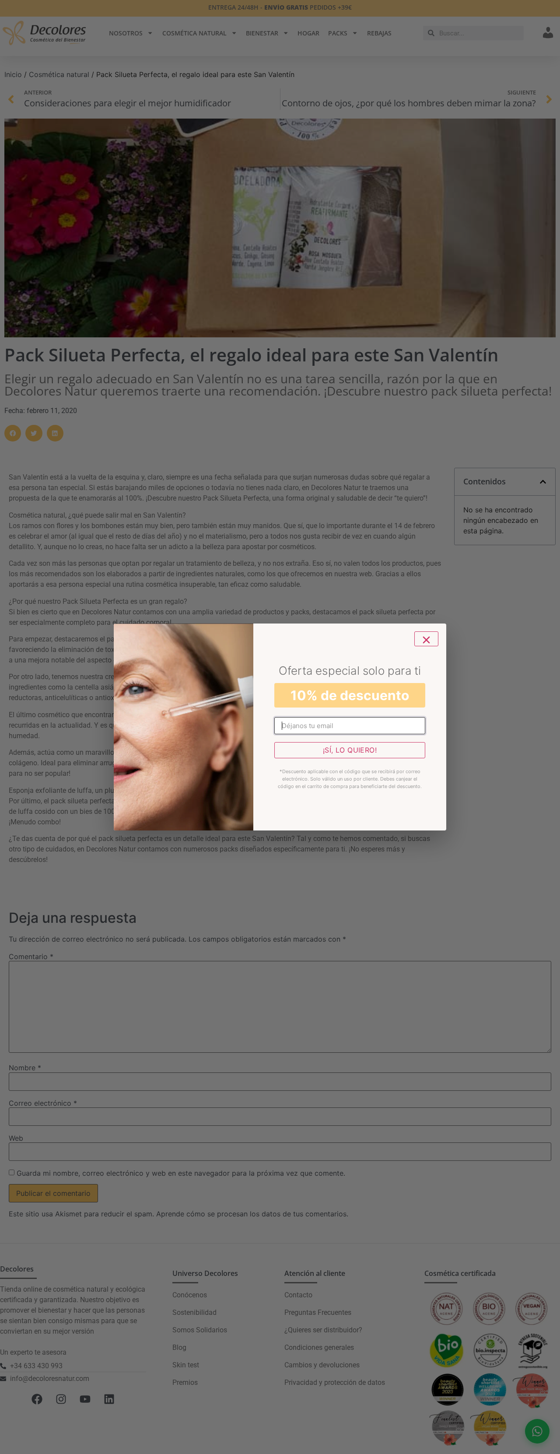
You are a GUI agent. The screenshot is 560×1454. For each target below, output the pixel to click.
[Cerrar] (426, 638)
